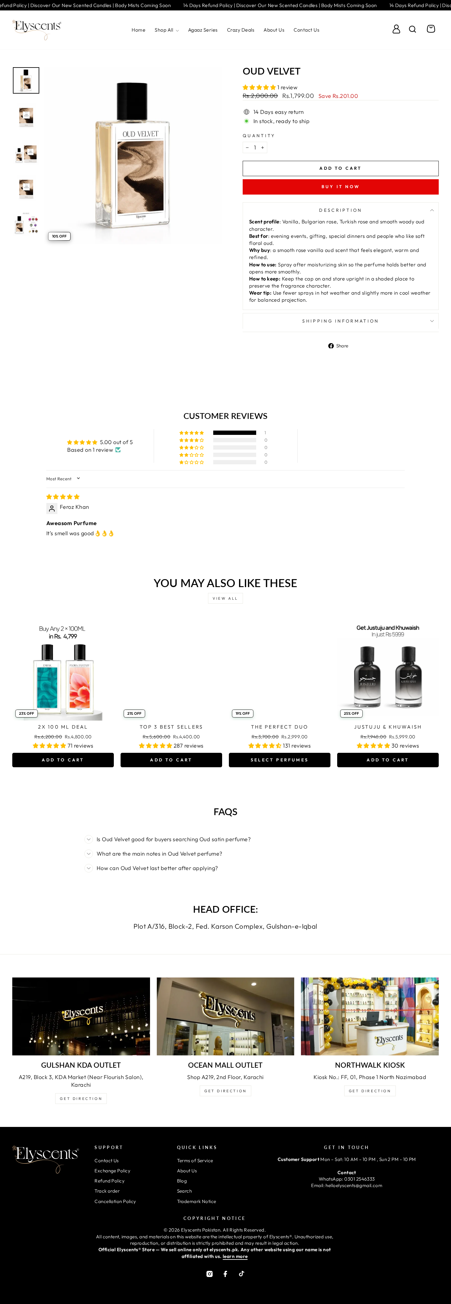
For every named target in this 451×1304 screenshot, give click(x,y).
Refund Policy (109, 1181)
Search (184, 1191)
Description (340, 210)
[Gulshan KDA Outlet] (81, 1016)
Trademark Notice (196, 1201)
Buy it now (341, 186)
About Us (274, 30)
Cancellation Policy (115, 1201)
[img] (62, 496)
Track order (107, 1191)
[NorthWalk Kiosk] (370, 1016)
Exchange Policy (112, 1171)
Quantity (259, 135)
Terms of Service (195, 1160)
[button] (260, 87)
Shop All (164, 30)
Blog (182, 1181)
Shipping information (340, 321)
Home (138, 30)
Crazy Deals (241, 30)
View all (225, 598)
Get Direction (81, 1098)
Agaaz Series (203, 30)
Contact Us (306, 30)
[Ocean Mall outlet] (226, 1016)
